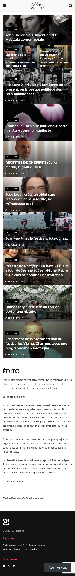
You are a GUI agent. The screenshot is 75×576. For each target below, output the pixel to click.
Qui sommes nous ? (13, 545)
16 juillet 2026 (15, 354)
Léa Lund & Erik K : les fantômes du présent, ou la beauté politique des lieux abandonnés (34, 89)
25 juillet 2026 (15, 173)
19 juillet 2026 (15, 245)
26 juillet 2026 (15, 137)
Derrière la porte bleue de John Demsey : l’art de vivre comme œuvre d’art (54, 58)
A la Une (12, 29)
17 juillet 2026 (15, 318)
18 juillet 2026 (15, 281)
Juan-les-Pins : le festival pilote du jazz (36, 238)
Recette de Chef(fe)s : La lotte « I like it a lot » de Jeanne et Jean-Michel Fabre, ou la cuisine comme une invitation (37, 270)
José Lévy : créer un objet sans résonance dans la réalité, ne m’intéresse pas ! (30, 199)
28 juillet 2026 (15, 100)
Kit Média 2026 (34, 549)
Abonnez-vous (58, 567)
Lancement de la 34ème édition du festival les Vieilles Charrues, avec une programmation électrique (36, 343)
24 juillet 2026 (15, 210)
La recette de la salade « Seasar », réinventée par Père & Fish (20, 60)
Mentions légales (12, 549)
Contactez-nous (37, 545)
